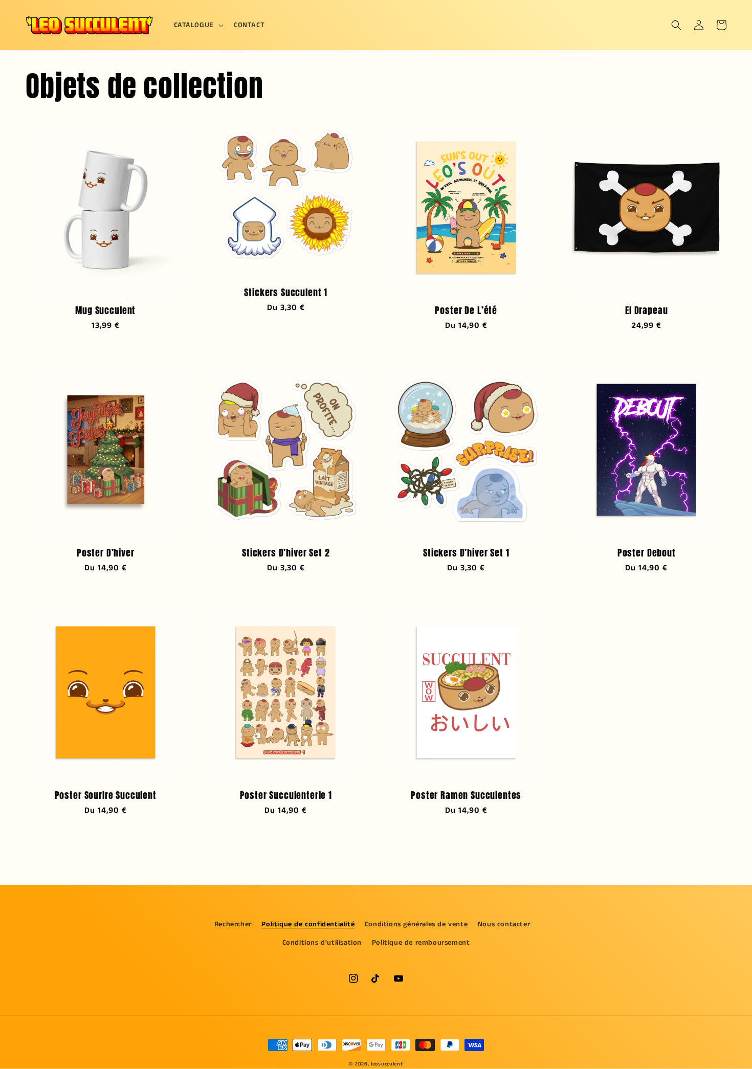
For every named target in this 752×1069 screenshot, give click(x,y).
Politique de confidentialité (308, 924)
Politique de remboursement (421, 943)
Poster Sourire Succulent (106, 795)
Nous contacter (504, 924)
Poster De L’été (466, 310)
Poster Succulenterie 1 (286, 795)
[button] (198, 25)
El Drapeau (646, 310)
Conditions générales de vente (416, 924)
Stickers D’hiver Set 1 (466, 553)
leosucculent (387, 1063)
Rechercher (233, 924)
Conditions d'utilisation (322, 943)
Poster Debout (646, 553)
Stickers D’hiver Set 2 (285, 553)
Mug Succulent (105, 310)
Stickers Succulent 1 (285, 292)
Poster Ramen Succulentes (466, 795)
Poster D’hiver (106, 553)
